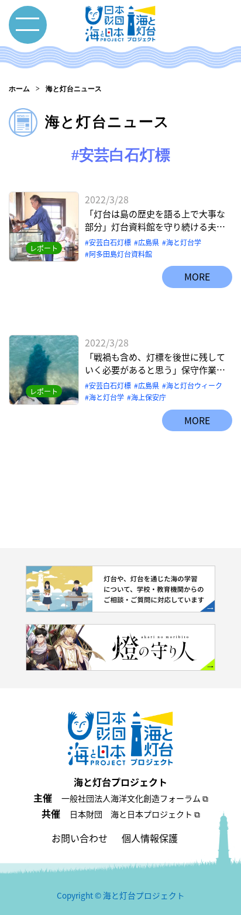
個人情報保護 (150, 838)
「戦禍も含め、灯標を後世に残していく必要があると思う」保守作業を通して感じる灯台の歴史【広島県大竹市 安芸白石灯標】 (155, 364)
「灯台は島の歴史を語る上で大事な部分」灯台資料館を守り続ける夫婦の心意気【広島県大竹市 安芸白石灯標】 (155, 220)
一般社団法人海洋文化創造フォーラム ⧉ (134, 798)
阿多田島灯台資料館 (120, 254)
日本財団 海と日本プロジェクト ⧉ (135, 814)
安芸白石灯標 (110, 242)
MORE (197, 276)
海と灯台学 (183, 242)
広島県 (148, 242)
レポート (44, 248)
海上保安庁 (148, 397)
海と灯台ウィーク (194, 385)
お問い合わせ (79, 838)
